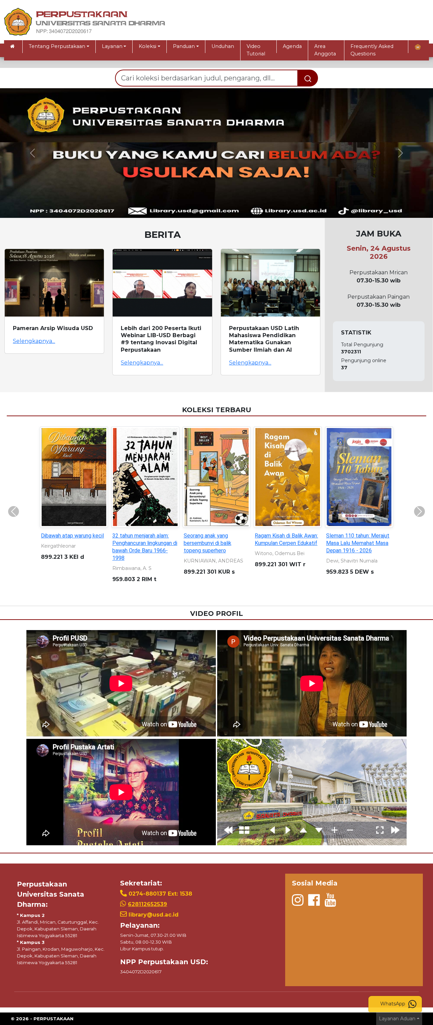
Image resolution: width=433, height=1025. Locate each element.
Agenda (292, 46)
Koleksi (147, 46)
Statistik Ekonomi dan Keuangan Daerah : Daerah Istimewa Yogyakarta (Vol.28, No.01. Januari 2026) (71, 550)
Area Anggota (325, 50)
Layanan (112, 46)
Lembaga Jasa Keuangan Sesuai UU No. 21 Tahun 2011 (141, 543)
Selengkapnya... (34, 341)
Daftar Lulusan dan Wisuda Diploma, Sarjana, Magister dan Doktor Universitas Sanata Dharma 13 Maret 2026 (357, 550)
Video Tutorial (256, 50)
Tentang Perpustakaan (57, 46)
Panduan (184, 46)
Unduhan (222, 46)
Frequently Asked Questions (371, 50)
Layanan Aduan (397, 1019)
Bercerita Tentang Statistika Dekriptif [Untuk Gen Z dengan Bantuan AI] (215, 543)
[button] (32, 153)
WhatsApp (393, 1004)
